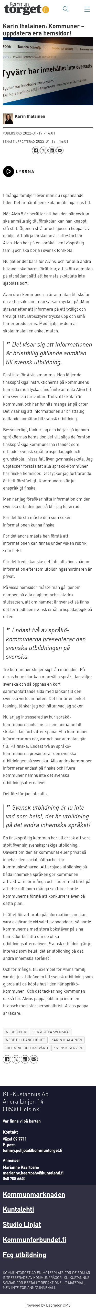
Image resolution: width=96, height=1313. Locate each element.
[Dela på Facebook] (35, 150)
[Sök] (66, 9)
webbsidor (15, 1032)
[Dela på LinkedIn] (52, 150)
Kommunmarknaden (34, 1194)
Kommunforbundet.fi (34, 1239)
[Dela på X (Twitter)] (43, 150)
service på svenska (51, 1032)
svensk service (68, 1048)
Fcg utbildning (24, 1254)
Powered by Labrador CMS (48, 1305)
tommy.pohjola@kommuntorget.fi (32, 1150)
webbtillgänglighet (25, 1040)
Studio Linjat (22, 1224)
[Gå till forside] (26, 9)
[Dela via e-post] (59, 150)
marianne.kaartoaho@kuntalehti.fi (33, 1172)
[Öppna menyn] (87, 9)
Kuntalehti (18, 1208)
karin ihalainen (66, 1040)
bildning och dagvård (26, 1048)
